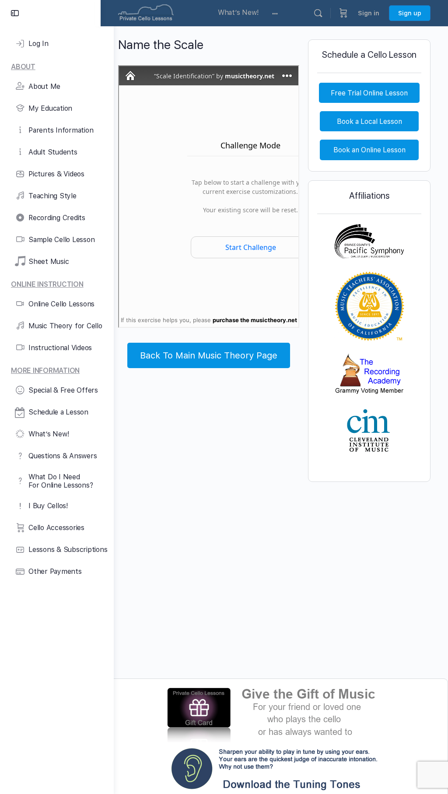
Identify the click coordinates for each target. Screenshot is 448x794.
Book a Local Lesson (369, 121)
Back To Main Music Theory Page (208, 355)
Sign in (368, 13)
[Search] (318, 13)
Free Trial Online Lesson (369, 93)
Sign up (409, 13)
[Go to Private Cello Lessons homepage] (146, 12)
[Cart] (343, 13)
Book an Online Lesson (369, 150)
